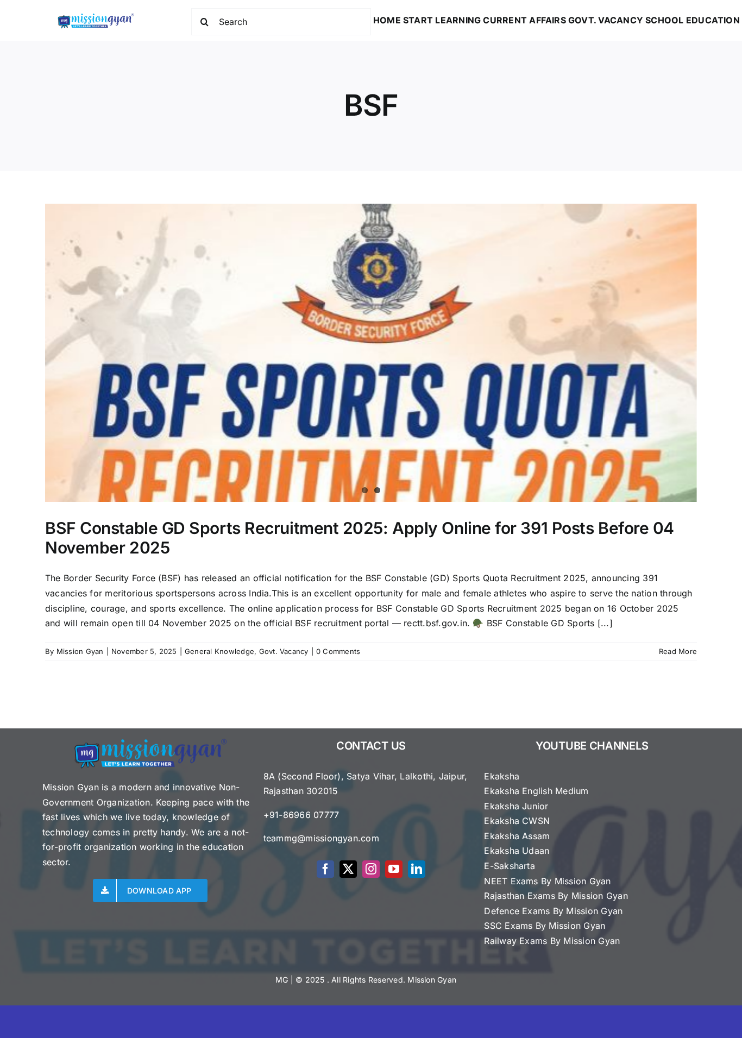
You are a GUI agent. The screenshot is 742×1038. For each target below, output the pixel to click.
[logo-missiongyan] (95, 15)
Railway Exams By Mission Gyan (552, 940)
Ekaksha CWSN (517, 820)
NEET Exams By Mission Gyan (547, 881)
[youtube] (394, 869)
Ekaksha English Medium (536, 790)
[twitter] (348, 869)
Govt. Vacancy (284, 651)
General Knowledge (219, 651)
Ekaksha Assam (517, 836)
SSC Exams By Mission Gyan (544, 925)
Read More (678, 651)
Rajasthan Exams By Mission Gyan (555, 895)
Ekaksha (501, 776)
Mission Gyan (80, 651)
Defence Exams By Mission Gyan (553, 910)
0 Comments (338, 651)
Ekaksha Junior (516, 806)
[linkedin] (416, 869)
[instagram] (371, 869)
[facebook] (325, 869)
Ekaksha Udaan (516, 850)
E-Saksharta (509, 865)
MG (281, 979)
